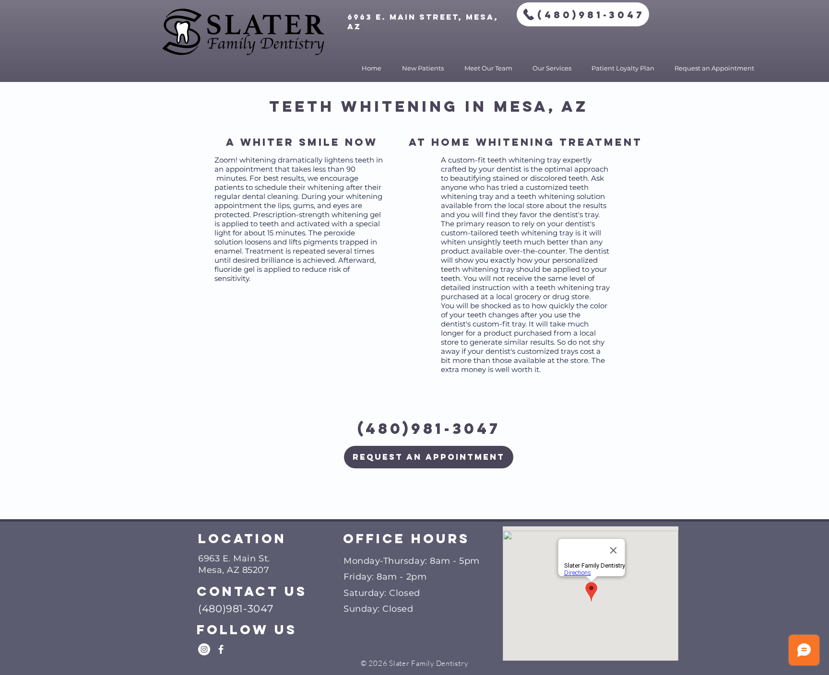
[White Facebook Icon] (221, 649)
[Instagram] (204, 649)
